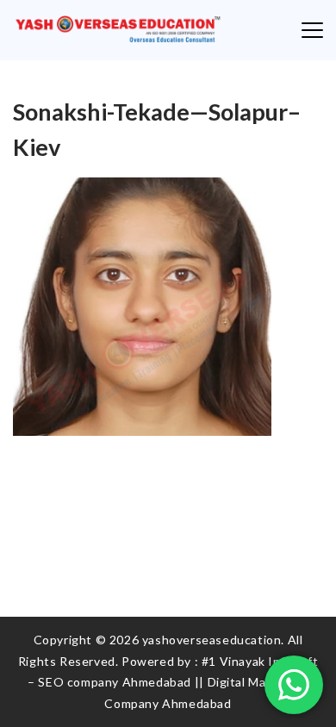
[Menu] (312, 30)
